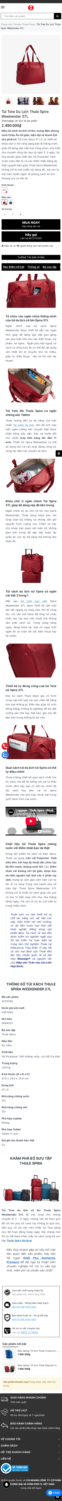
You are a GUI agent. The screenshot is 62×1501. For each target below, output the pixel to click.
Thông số (34, 266)
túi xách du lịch (23, 425)
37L (4, 190)
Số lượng (7, 209)
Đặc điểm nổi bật (13, 266)
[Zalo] (5, 755)
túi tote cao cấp (34, 601)
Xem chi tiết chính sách (24, 1306)
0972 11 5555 (29, 1332)
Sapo (38, 1488)
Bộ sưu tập (50, 266)
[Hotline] (5, 746)
